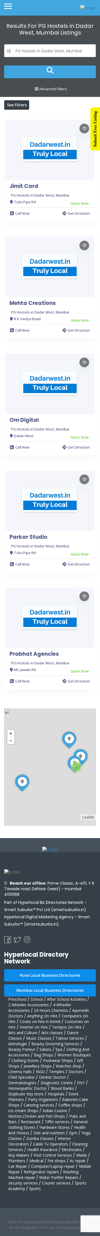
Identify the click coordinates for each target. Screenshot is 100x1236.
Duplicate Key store (26, 1094)
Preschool (17, 999)
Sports (35, 1188)
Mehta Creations (32, 303)
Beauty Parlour (21, 1049)
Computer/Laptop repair (53, 1166)
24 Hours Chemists (51, 1010)
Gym (73, 1132)
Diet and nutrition (49, 1132)
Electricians (72, 1149)
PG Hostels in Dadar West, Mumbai (40, 195)
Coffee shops (70, 1105)
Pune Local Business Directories (50, 975)
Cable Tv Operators (50, 1144)
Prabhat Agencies (34, 654)
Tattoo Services (70, 1038)
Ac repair (78, 1160)
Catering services (39, 1105)
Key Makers (18, 1155)
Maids (81, 1155)
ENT (81, 1082)
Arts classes (52, 1032)
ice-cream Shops (23, 1110)
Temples (56, 1071)
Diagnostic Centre (57, 1082)
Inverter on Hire (34, 1027)
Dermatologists (22, 1082)
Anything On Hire (42, 1016)
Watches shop (68, 1066)
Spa (59, 1049)
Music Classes (38, 1038)
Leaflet (88, 817)
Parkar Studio (28, 537)
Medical (36, 1160)
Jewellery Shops (38, 1066)
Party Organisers (43, 1099)
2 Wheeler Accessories (28, 1004)
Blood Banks (62, 1088)
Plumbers (16, 1160)
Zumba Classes (40, 1138)
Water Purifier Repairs (58, 1177)
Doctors (76, 1071)
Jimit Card (23, 186)
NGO (40, 1071)
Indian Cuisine (54, 1110)
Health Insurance (42, 1149)
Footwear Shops (58, 1060)
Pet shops (57, 1160)
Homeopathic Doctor (27, 1088)
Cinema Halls (20, 1071)
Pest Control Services (53, 1155)
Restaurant (31, 1121)
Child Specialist (21, 1077)
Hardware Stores (54, 1127)
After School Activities (66, 999)
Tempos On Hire (67, 1027)
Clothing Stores (25, 1060)
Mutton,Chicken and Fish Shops (36, 1116)
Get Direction (79, 213)
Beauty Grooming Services (55, 1043)
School (37, 999)
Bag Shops (43, 1055)
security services (23, 1183)
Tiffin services (57, 1121)
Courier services (56, 1183)
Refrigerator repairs (41, 1171)
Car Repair (17, 1166)
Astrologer (17, 1043)
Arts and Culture (22, 1032)
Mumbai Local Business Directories (50, 990)
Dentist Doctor (52, 1077)
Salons (45, 1049)
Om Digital (24, 420)
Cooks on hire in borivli (40, 1021)
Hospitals (56, 1094)
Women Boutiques (74, 1055)
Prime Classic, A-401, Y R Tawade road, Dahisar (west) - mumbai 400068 (49, 888)
